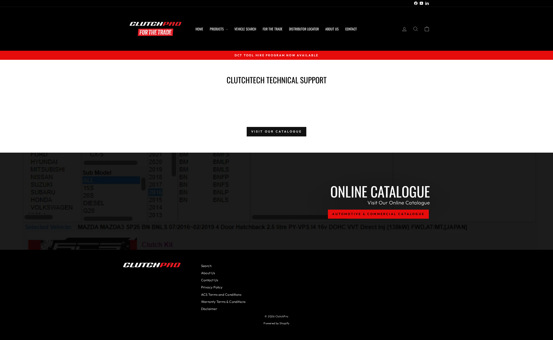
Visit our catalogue (276, 131)
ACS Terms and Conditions (221, 295)
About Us (332, 29)
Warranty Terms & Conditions (223, 302)
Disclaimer (209, 309)
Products (217, 29)
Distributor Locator (304, 29)
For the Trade (273, 29)
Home (199, 29)
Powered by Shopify (276, 323)
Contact (351, 29)
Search (206, 266)
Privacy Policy (212, 287)
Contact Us (209, 280)
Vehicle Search (245, 29)
